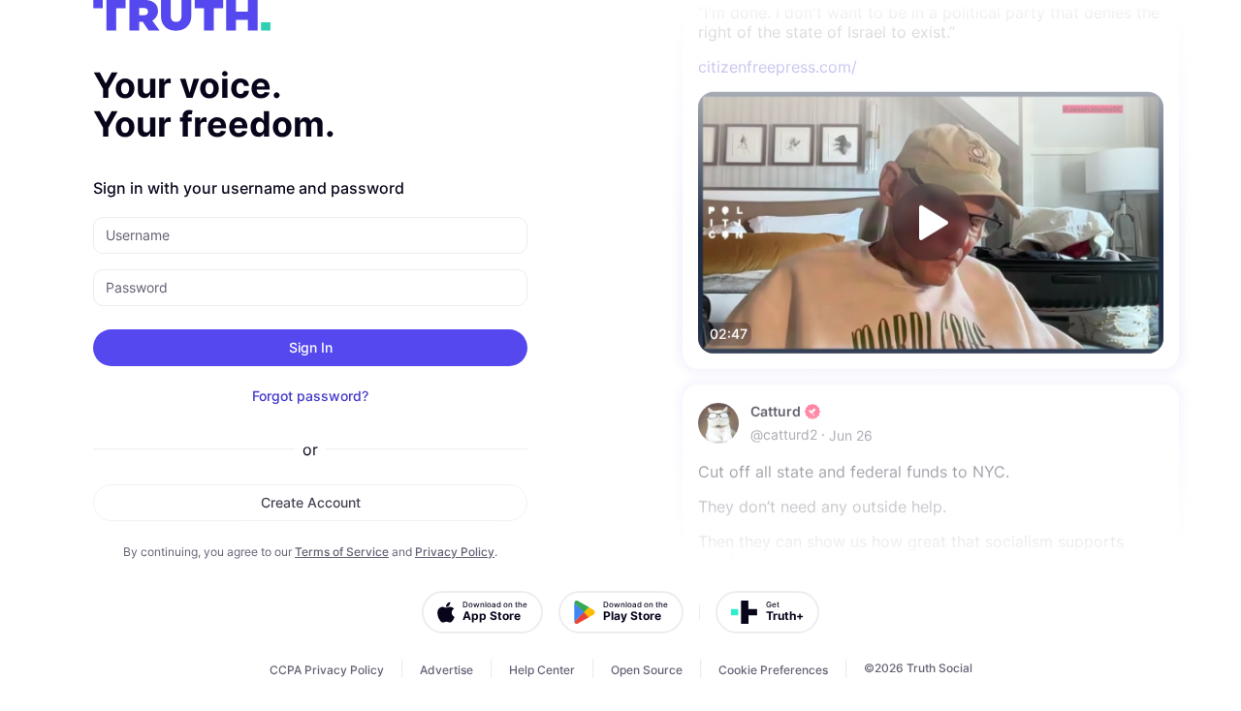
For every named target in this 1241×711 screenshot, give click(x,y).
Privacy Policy (454, 551)
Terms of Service (342, 551)
